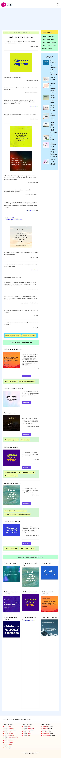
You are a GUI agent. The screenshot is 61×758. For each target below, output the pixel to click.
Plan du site (27, 751)
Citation (48, 36)
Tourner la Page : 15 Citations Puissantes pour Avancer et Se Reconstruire (54, 67)
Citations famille (47, 563)
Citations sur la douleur (28, 472)
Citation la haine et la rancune (13, 388)
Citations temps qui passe (12, 521)
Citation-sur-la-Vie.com (33, 753)
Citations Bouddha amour (11, 218)
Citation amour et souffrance (13, 349)
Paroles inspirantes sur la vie (13, 335)
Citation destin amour (52, 137)
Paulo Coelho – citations (49, 617)
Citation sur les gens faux (11, 440)
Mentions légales (33, 751)
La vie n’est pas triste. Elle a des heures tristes (17, 514)
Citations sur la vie (8, 33)
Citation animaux (24, 440)
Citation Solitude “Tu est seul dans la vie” (15, 511)
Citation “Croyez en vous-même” (13, 219)
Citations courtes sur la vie (12, 483)
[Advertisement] (30, 21)
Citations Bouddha (30, 210)
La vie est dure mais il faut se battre (52, 99)
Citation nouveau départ (11, 475)
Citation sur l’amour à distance (10, 618)
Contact (22, 751)
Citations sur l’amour (10, 563)
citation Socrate (34, 269)
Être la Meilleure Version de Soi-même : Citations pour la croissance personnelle (53, 149)
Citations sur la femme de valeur (11, 593)
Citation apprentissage (30, 617)
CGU (39, 751)
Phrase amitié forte (10, 413)
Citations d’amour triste (11, 447)
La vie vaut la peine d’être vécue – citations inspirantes (53, 127)
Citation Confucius (34, 106)
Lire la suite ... (26, 376)
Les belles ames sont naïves (26, 381)
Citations (8, 726)
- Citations (48, 726)
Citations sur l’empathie (29, 335)
